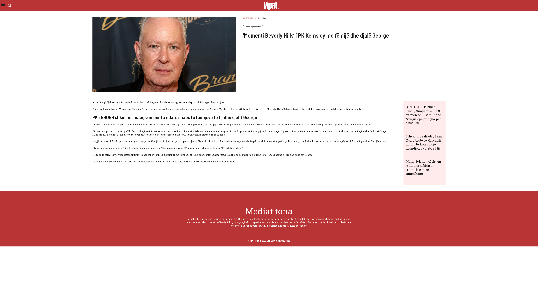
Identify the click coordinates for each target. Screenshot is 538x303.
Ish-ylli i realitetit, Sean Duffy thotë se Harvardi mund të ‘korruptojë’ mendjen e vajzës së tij (424, 142)
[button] (9, 5)
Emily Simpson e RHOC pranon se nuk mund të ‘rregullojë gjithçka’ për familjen (423, 117)
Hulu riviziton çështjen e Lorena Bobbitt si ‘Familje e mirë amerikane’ (423, 167)
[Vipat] (270, 5)
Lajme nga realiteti (253, 26)
